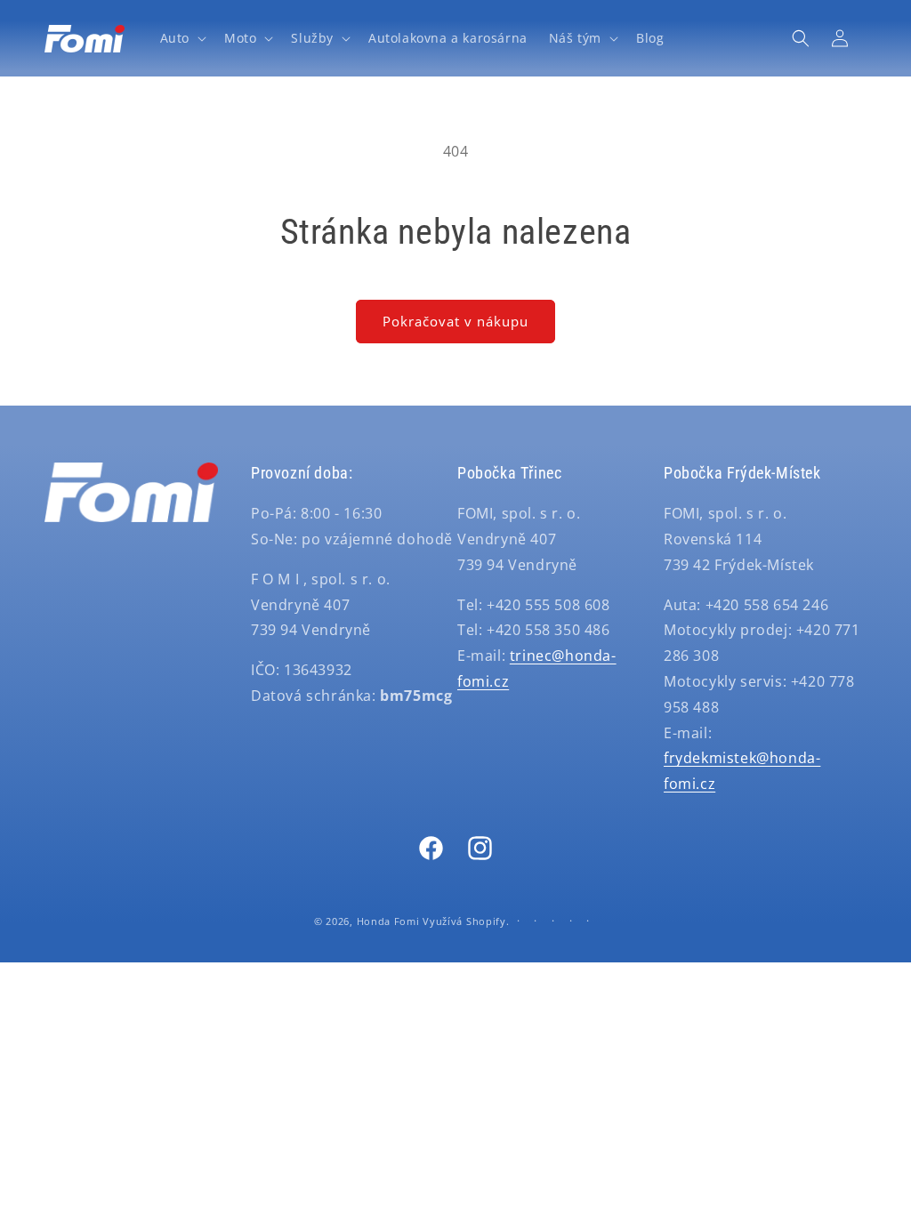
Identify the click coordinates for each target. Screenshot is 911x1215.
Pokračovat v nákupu (455, 321)
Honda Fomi (388, 921)
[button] (181, 38)
